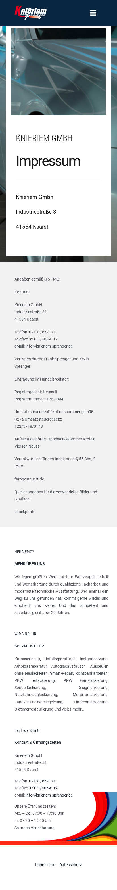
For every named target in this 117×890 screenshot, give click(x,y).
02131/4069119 (43, 788)
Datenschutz (70, 864)
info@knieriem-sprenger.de (49, 795)
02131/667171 (42, 781)
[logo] (30, 7)
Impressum (45, 864)
